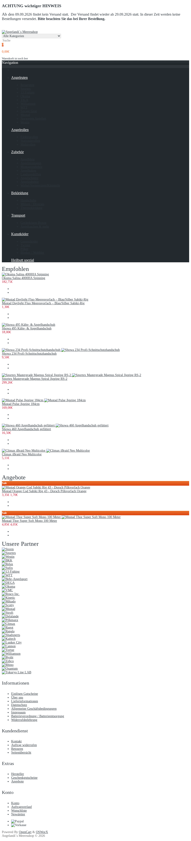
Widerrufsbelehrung (24, 720)
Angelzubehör (29, 181)
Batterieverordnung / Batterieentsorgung (37, 716)
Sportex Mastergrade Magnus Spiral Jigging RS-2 (34, 379)
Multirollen (27, 144)
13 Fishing (27, 92)
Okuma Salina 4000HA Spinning (23, 278)
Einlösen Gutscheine (24, 694)
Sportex (25, 88)
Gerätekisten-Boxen (33, 223)
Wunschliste (19, 810)
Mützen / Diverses (32, 204)
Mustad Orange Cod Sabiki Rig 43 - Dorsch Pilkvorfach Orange (44, 491)
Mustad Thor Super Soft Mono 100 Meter (29, 521)
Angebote (17, 781)
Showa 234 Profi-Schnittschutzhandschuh (29, 353)
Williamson (27, 103)
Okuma (25, 96)
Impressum (18, 712)
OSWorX (42, 832)
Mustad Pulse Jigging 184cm (21, 404)
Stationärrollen (30, 140)
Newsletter (18, 814)
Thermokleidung (31, 208)
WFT (23, 107)
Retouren (17, 749)
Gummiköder (29, 241)
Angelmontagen (30, 163)
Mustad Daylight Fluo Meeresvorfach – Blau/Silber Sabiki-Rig (43, 303)
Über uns (17, 697)
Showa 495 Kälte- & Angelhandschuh (26, 328)
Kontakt (16, 741)
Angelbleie (27, 159)
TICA (24, 100)
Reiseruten (27, 85)
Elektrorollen (29, 137)
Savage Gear (28, 111)
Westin (24, 122)
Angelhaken (28, 170)
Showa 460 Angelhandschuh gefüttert (26, 429)
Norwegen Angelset (33, 118)
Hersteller (17, 774)
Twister (25, 245)
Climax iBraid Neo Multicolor (22, 454)
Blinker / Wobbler (32, 252)
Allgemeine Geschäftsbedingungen (34, 708)
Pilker (24, 249)
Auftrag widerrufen (24, 745)
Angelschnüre (29, 178)
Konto (15, 803)
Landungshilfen (30, 174)
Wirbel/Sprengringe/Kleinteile (40, 185)
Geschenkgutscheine (24, 777)
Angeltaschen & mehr (34, 226)
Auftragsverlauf (21, 807)
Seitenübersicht (21, 752)
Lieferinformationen (24, 701)
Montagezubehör (31, 167)
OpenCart (25, 832)
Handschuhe (28, 200)
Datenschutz (19, 705)
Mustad (25, 115)
